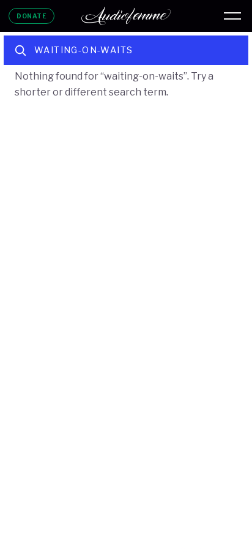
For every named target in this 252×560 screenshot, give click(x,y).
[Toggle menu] (232, 15)
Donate (31, 16)
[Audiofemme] (126, 16)
